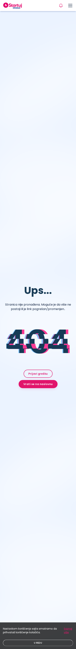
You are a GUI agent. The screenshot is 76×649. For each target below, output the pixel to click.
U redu (38, 642)
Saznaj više (68, 630)
